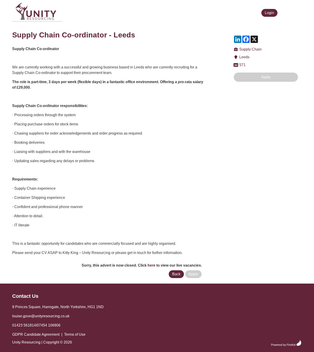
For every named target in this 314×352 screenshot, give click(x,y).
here (151, 265)
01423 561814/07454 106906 (36, 325)
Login (269, 13)
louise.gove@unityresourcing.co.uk (40, 316)
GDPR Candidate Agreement (36, 334)
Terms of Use (75, 334)
